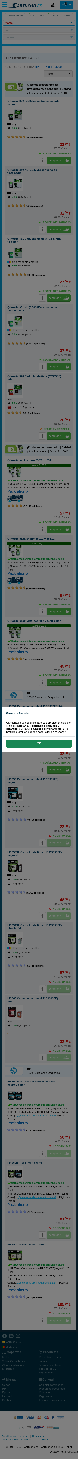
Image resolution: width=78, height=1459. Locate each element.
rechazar (60, 731)
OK (39, 743)
